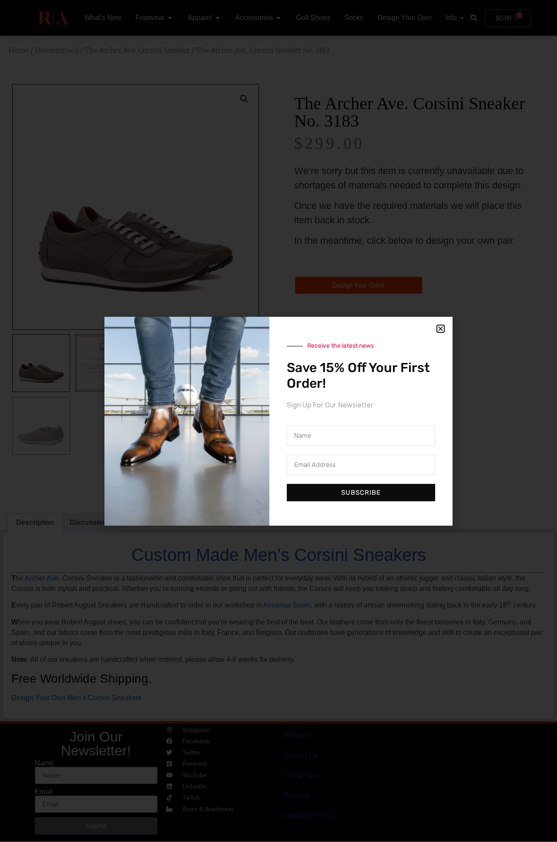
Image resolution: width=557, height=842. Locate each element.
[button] (440, 328)
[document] (278, 421)
